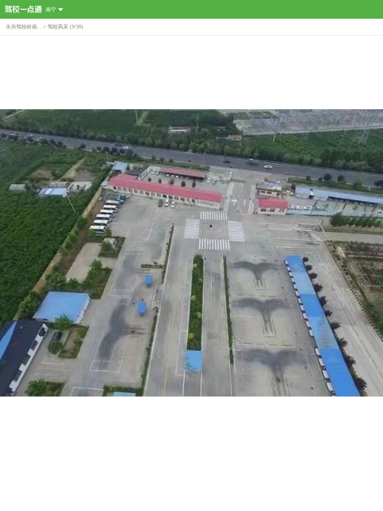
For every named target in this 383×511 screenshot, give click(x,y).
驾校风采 (58, 27)
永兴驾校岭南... (24, 27)
